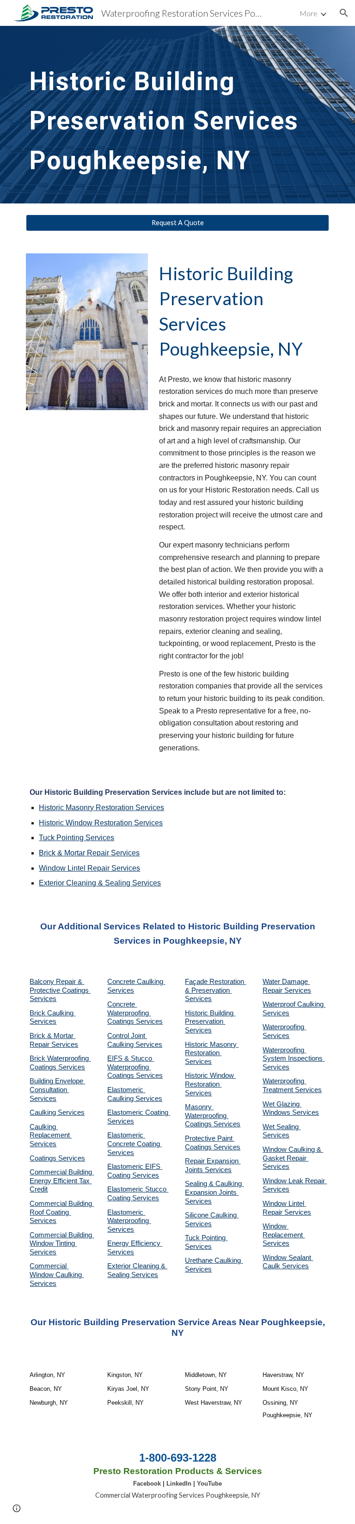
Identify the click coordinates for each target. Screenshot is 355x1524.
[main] (177, 115)
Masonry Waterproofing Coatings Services (212, 1115)
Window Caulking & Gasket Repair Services (293, 1158)
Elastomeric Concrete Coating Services (134, 1143)
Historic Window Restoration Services (210, 1084)
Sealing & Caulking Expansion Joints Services (214, 1192)
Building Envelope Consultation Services (57, 1089)
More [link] (309, 13)
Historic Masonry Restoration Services (212, 1053)
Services (149, 807)
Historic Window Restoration (85, 823)
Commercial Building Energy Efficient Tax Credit (62, 1180)
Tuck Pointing (61, 838)
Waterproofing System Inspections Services (293, 1058)
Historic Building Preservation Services (210, 1021)
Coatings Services (57, 1158)
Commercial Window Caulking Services (57, 1274)
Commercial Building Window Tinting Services (62, 1243)
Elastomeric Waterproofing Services (129, 1221)
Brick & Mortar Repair (74, 853)
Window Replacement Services (284, 1235)
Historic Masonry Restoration (86, 807)
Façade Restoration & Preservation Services (215, 990)
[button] (344, 13)
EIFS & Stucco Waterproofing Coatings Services (135, 1067)
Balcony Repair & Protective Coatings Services (60, 990)
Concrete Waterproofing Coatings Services (135, 1013)
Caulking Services (57, 1112)
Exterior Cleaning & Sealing (84, 883)
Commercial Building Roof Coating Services (62, 1212)
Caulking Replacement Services (51, 1135)
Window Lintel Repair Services (89, 868)
